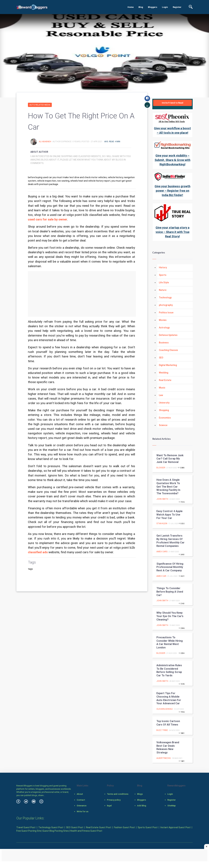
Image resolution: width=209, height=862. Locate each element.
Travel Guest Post (25, 827)
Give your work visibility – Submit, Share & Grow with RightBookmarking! (172, 160)
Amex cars (161, 551)
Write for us (82, 811)
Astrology (164, 327)
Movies (163, 320)
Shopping (164, 410)
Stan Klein (161, 523)
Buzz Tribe (162, 730)
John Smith (162, 499)
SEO (161, 357)
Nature (162, 290)
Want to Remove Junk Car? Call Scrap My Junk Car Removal (170, 459)
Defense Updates (168, 335)
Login (165, 7)
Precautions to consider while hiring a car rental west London (169, 642)
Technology (165, 297)
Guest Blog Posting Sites (56, 831)
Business (164, 342)
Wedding (163, 372)
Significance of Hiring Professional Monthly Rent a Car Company (169, 567)
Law (161, 395)
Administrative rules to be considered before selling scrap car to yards (169, 670)
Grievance (81, 805)
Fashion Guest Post (124, 827)
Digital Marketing (168, 365)
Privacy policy (114, 800)
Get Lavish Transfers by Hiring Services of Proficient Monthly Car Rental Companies (170, 540)
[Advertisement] (82, 294)
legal (109, 805)
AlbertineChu (163, 758)
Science (163, 425)
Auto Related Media (39, 105)
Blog (140, 7)
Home (131, 7)
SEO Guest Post (74, 827)
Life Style (164, 282)
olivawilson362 (164, 709)
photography (166, 305)
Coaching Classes (168, 350)
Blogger (160, 468)
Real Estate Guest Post (98, 827)
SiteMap (171, 805)
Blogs (140, 794)
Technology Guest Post (50, 827)
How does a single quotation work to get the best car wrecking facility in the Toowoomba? (168, 486)
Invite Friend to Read (172, 103)
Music (162, 387)
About (80, 794)
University (164, 402)
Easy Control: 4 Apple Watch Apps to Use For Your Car (169, 515)
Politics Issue (166, 312)
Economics (165, 417)
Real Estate (165, 380)
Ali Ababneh (45, 141)
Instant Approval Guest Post (176, 827)
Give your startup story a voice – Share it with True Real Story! (172, 232)
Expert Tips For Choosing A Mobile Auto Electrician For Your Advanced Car (168, 698)
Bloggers (152, 7)
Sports (162, 275)
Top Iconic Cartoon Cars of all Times (168, 723)
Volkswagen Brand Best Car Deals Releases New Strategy (167, 747)
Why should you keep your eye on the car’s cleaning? (169, 616)
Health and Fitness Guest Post (86, 831)
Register (177, 7)
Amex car (161, 576)
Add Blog (141, 805)
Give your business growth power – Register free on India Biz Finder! (172, 191)
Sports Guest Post (147, 827)
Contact (81, 800)
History (163, 267)
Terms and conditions (117, 794)
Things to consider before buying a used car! (169, 592)
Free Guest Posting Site (28, 831)
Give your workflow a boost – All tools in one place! (172, 130)
